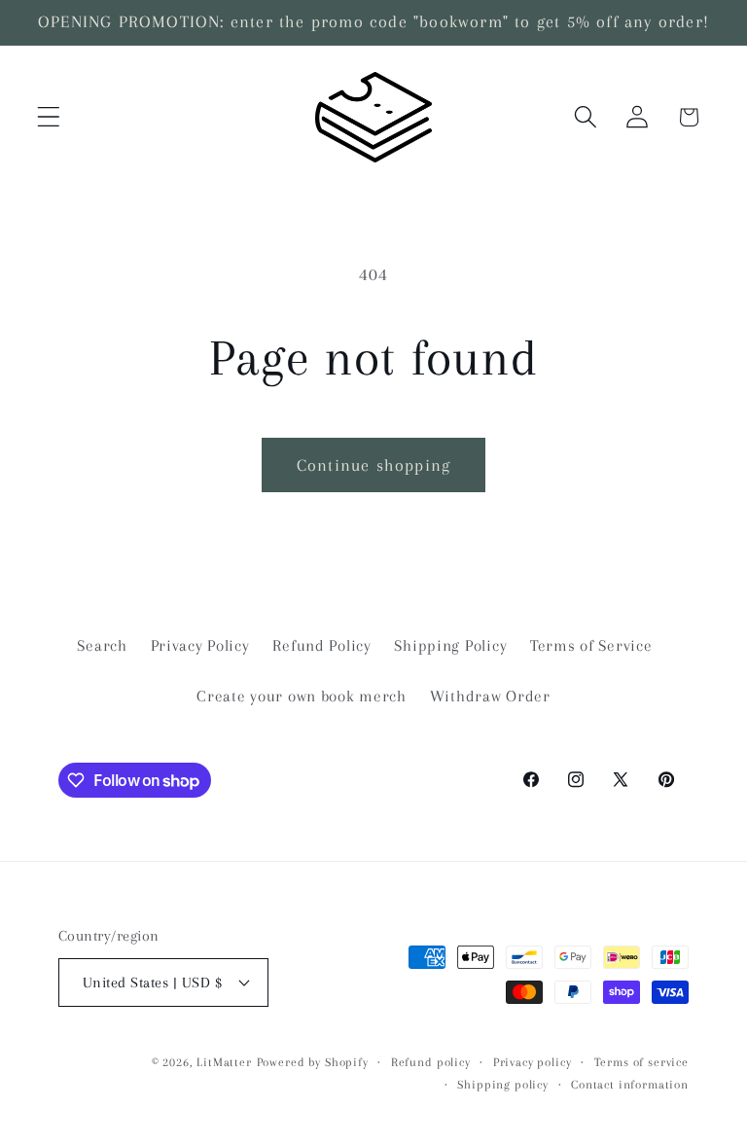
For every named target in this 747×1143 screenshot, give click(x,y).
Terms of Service (591, 645)
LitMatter (224, 1062)
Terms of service (641, 1062)
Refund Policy (321, 645)
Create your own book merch (301, 696)
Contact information (630, 1084)
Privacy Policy (200, 645)
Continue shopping (373, 465)
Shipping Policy (450, 645)
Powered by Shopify (313, 1062)
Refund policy (431, 1062)
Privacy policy (532, 1062)
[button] (49, 117)
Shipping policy (503, 1084)
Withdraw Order (490, 696)
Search (101, 645)
